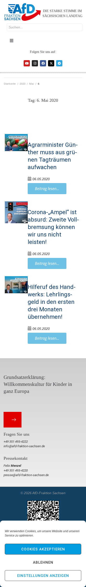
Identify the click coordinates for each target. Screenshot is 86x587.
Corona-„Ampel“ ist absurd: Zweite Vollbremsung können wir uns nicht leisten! (53, 227)
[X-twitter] (51, 63)
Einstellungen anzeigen (43, 576)
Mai (31, 83)
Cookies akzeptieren (43, 549)
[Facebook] (43, 63)
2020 (22, 83)
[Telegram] (59, 63)
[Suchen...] (44, 27)
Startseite (10, 83)
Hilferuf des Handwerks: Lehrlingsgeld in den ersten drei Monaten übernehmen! (51, 302)
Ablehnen (43, 562)
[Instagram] (35, 63)
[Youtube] (27, 63)
